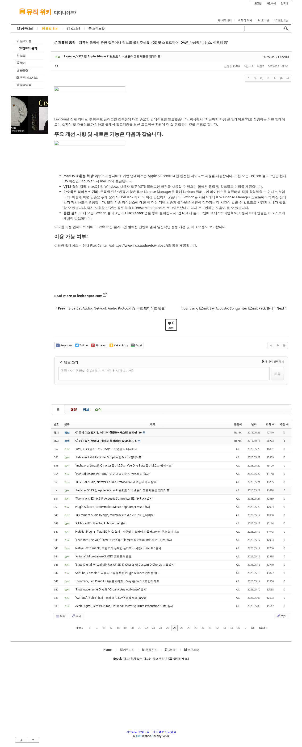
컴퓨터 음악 (29, 48)
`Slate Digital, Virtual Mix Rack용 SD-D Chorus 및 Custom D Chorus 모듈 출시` (125, 565)
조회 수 (270, 424)
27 (181, 628)
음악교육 (25, 85)
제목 (152, 424)
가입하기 (271, 3)
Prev (79, 628)
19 (125, 628)
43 (252, 628)
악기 (22, 63)
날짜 (253, 424)
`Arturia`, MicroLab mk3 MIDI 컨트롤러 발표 (103, 556)
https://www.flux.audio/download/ (140, 245)
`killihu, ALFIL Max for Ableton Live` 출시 (101, 523)
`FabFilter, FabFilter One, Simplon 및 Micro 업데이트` (108, 457)
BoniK (238, 432)
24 (160, 628)
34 (231, 628)
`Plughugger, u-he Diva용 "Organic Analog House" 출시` (111, 589)
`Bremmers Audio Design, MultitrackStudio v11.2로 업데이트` (115, 515)
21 (139, 628)
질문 (74, 409)
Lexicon (60, 119)
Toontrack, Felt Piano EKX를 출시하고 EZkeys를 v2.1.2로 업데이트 (117, 581)
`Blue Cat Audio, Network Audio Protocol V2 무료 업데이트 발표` (116, 482)
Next (262, 628)
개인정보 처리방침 (164, 732)
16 (103, 628)
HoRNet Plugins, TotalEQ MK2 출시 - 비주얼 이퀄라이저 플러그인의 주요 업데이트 (127, 532)
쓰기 (282, 616)
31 (210, 628)
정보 (86, 409)
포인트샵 (283, 20)
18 (118, 628)
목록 (62, 616)
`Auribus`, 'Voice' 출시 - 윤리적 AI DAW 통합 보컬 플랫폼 (111, 598)
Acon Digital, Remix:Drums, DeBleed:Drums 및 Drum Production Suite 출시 (124, 606)
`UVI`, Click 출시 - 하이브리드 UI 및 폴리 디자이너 (106, 449)
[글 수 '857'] (58, 409)
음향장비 (25, 70)
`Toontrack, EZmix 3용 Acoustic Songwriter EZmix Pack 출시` (114, 499)
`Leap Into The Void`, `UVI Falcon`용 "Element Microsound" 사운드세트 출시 (123, 540)
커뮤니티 (226, 20)
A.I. (57, 66)
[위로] (268, 78)
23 (153, 628)
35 (238, 628)
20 (132, 628)
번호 (56, 424)
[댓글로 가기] (281, 78)
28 (188, 628)
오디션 (264, 20)
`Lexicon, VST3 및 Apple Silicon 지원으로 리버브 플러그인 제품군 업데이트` (112, 56)
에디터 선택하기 (274, 361)
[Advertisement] (29, 204)
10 (140, 432)
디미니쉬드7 (65, 12)
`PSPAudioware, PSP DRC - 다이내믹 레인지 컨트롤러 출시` (112, 474)
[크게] (255, 78)
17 (110, 628)
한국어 (284, 3)
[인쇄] (288, 78)
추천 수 (284, 424)
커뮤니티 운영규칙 (138, 732)
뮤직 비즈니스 (28, 78)
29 (195, 628)
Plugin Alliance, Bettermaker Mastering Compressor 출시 (112, 507)
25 (167, 628)
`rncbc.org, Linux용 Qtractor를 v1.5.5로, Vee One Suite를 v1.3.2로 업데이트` (123, 465)
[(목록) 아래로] (274, 78)
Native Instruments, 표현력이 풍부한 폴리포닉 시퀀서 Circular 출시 (118, 548)
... (96, 628)
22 (146, 628)
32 (217, 628)
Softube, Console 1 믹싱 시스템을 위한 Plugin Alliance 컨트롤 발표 (117, 573)
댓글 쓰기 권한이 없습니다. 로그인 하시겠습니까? (97, 370)
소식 (98, 409)
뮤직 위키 (38, 12)
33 (224, 628)
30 (202, 628)
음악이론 (25, 41)
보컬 (22, 56)
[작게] (261, 78)
